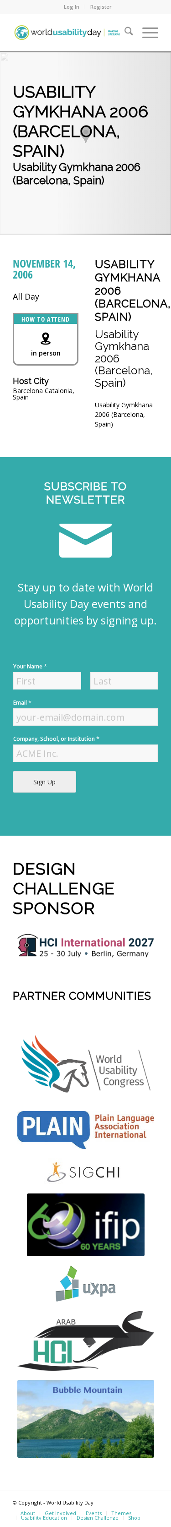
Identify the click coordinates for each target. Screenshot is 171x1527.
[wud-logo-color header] (71, 32)
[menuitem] (71, 7)
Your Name (30, 666)
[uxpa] (86, 1283)
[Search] (124, 32)
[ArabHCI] (85, 1341)
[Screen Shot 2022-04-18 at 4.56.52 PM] (86, 1224)
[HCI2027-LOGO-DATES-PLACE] (85, 945)
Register (101, 6)
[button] (85, 134)
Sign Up (44, 781)
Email (22, 702)
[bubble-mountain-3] (85, 1419)
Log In (71, 6)
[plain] (85, 1130)
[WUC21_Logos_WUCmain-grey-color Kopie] (85, 1065)
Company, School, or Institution (56, 739)
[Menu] (145, 32)
